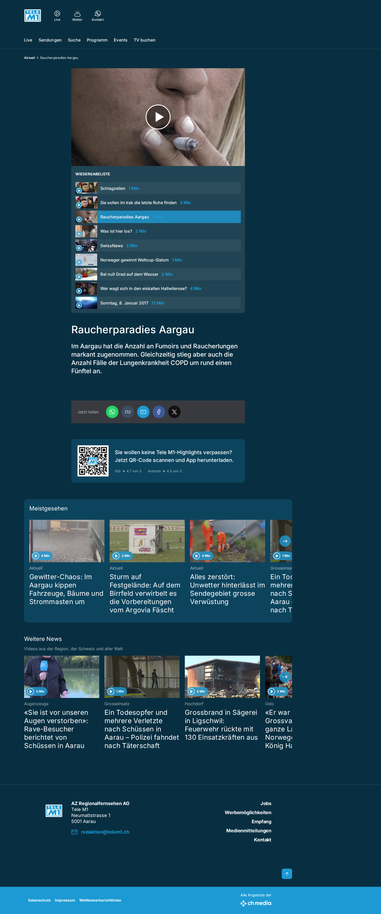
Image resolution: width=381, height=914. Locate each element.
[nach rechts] (285, 541)
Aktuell (29, 58)
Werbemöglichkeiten (248, 812)
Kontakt (262, 839)
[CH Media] (256, 902)
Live (28, 40)
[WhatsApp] (112, 412)
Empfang (261, 821)
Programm (97, 40)
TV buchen (145, 40)
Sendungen (50, 40)
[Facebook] (159, 412)
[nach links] (31, 541)
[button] (128, 412)
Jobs (265, 803)
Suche (74, 40)
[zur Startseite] (32, 15)
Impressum (65, 900)
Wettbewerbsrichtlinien (100, 900)
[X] (174, 412)
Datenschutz (39, 900)
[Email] (143, 412)
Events (121, 40)
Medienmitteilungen (248, 830)
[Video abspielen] (158, 117)
